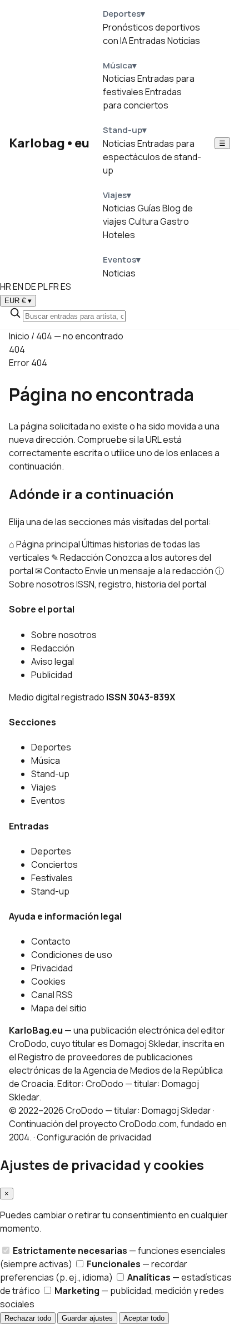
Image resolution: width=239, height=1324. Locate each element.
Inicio (19, 336)
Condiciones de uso (71, 954)
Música (45, 760)
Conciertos (54, 864)
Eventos (48, 800)
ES (66, 286)
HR (5, 286)
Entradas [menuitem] (147, 40)
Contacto (51, 941)
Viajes (43, 787)
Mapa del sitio (59, 1008)
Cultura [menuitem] (143, 221)
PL (42, 286)
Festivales (52, 878)
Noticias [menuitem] (183, 40)
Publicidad (51, 675)
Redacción (52, 648)
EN (18, 286)
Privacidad (52, 968)
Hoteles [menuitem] (119, 235)
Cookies (48, 981)
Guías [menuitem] (149, 208)
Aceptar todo (144, 1318)
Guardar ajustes (87, 1318)
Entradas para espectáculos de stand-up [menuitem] (152, 156)
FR (54, 286)
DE (30, 286)
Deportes (51, 747)
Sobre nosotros (64, 635)
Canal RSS (52, 995)
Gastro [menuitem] (174, 221)
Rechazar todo (27, 1318)
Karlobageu (49, 143)
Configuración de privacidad (94, 1137)
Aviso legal (52, 661)
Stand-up (50, 774)
